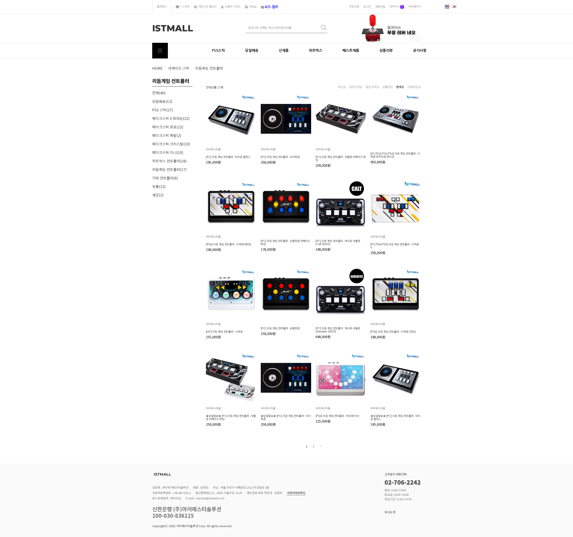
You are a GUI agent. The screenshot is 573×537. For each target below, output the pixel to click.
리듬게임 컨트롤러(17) (169, 169)
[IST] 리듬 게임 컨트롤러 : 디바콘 (224, 331)
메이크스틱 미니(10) (167, 152)
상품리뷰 (386, 50)
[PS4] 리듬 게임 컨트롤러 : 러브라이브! (337, 415)
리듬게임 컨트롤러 (209, 68)
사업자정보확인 (296, 493)
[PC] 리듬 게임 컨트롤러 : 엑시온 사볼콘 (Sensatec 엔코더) (338, 330)
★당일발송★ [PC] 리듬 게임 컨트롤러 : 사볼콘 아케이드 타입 (231, 417)
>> (320, 446)
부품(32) (159, 186)
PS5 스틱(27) (162, 110)
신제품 (284, 50)
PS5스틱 (218, 50)
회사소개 (390, 512)
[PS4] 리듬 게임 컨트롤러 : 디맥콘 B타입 (228, 244)
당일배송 (252, 50)
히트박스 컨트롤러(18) (169, 161)
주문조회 (354, 6)
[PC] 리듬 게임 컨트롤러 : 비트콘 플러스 (228, 156)
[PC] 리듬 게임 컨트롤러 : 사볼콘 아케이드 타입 (341, 158)
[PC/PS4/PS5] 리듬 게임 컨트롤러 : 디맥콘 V (394, 246)
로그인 (367, 6)
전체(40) (159, 93)
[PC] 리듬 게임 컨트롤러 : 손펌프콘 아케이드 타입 (285, 242)
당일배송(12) (162, 101)
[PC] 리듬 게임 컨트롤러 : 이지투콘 (280, 156)
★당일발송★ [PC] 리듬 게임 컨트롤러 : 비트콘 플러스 (395, 417)
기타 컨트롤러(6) (165, 178)
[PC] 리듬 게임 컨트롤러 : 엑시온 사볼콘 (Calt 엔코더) (338, 242)
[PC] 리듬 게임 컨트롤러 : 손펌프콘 (280, 328)
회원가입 (380, 6)
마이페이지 (414, 6)
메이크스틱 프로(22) (167, 127)
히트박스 (315, 50)
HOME (157, 68)
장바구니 (396, 6)
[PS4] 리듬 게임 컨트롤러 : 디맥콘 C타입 (393, 331)
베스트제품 (350, 50)
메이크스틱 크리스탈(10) (171, 144)
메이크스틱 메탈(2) (166, 135)
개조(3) (158, 195)
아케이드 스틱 (178, 68)
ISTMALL (172, 28)
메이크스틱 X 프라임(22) (171, 118)
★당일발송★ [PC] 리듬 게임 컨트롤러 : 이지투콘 (286, 417)
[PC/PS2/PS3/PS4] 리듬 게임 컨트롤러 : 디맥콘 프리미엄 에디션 (395, 155)
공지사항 (419, 50)
